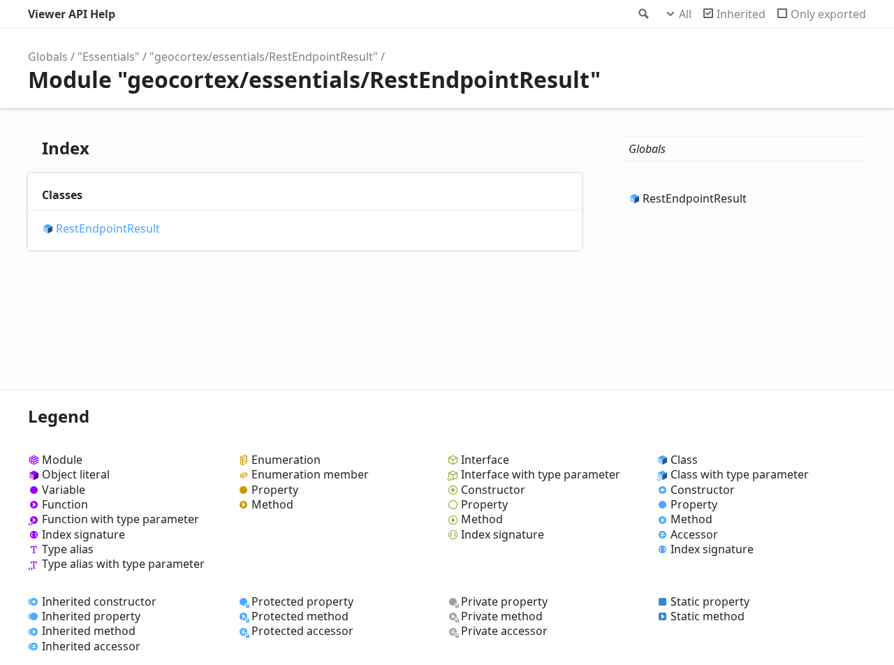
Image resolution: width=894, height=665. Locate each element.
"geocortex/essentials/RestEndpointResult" (263, 56)
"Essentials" (109, 56)
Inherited (741, 14)
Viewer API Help (71, 14)
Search (643, 14)
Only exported (828, 14)
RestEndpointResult (108, 228)
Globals (48, 56)
